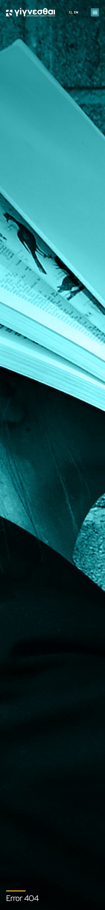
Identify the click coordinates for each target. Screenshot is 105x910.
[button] (95, 12)
